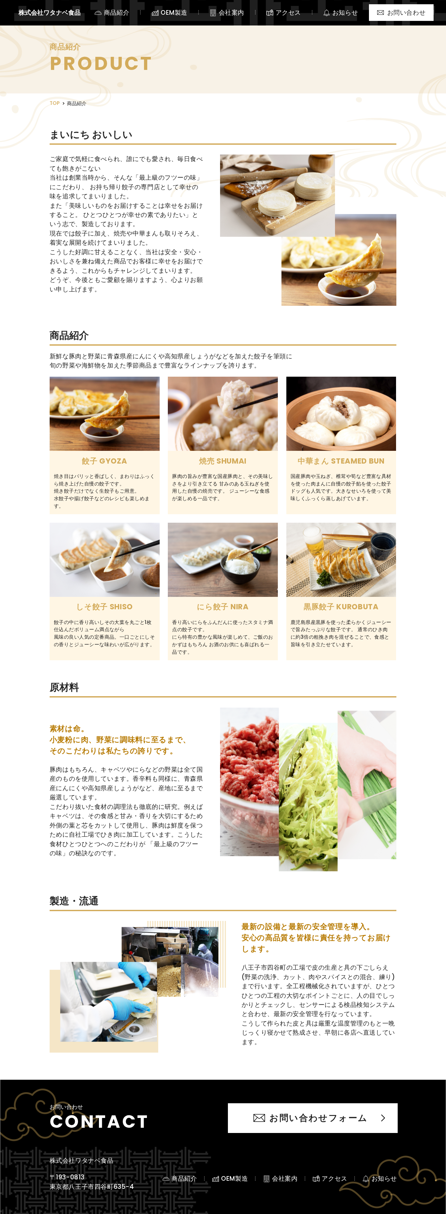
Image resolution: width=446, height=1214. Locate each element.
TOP (55, 103)
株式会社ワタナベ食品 (50, 12)
